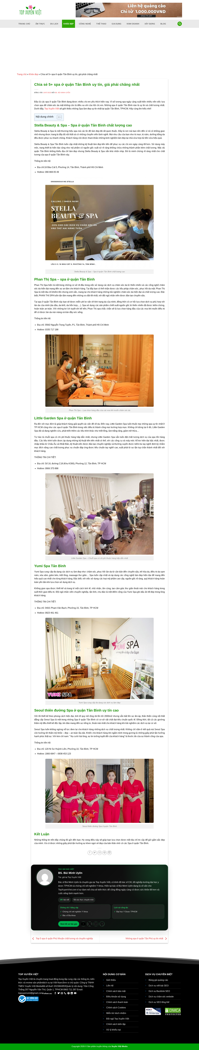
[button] (179, 24)
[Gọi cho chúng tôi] (65, 993)
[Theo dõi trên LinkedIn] (72, 993)
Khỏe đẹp (68, 24)
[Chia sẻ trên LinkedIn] (109, 853)
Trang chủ (24, 24)
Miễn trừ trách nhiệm (116, 1013)
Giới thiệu (111, 980)
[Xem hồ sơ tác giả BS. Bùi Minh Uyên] (45, 877)
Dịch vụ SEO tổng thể (159, 1002)
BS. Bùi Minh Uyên (62, 92)
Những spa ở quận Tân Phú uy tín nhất (145, 938)
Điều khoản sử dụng (116, 996)
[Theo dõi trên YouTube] (75, 993)
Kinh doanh (133, 24)
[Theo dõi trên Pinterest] (68, 993)
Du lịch (54, 24)
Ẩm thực (40, 24)
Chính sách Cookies (116, 1007)
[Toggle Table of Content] (58, 117)
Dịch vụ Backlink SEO (159, 991)
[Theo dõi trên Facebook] (55, 993)
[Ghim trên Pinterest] (104, 853)
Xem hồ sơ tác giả (68, 924)
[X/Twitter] (89, 924)
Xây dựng (150, 24)
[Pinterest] (102, 924)
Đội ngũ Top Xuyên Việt (117, 1019)
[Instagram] (95, 924)
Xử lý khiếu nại (113, 1030)
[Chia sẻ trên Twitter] (94, 853)
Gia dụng (116, 24)
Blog (163, 24)
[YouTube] (83, 924)
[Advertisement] (99, 52)
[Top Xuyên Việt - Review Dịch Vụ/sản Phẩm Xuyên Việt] (30, 10)
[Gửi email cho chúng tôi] (62, 993)
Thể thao (101, 24)
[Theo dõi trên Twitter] (59, 993)
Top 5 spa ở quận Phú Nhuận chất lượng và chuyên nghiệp (64, 938)
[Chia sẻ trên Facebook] (90, 853)
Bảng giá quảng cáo (158, 980)
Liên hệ (109, 985)
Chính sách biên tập (115, 1024)
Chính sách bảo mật (115, 991)
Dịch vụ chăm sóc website (161, 996)
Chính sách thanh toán (117, 1002)
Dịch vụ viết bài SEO (159, 985)
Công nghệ (85, 24)
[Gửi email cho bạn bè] (99, 853)
